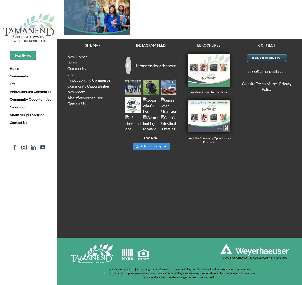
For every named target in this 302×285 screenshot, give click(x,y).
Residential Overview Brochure (209, 92)
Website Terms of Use (259, 83)
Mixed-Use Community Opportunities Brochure (209, 140)
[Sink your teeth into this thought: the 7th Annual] (133, 105)
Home (72, 62)
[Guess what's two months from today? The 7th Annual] (151, 105)
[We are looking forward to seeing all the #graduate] (151, 122)
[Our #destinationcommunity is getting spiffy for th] (168, 122)
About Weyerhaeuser (85, 98)
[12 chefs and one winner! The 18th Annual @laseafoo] (133, 122)
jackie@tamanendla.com (267, 71)
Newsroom (76, 92)
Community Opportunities (88, 86)
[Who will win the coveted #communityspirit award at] (168, 87)
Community (76, 68)
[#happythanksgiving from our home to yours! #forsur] (151, 87)
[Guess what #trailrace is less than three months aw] (168, 105)
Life (70, 74)
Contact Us (76, 103)
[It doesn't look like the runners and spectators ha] (133, 87)
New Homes (77, 57)
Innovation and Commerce (88, 80)
